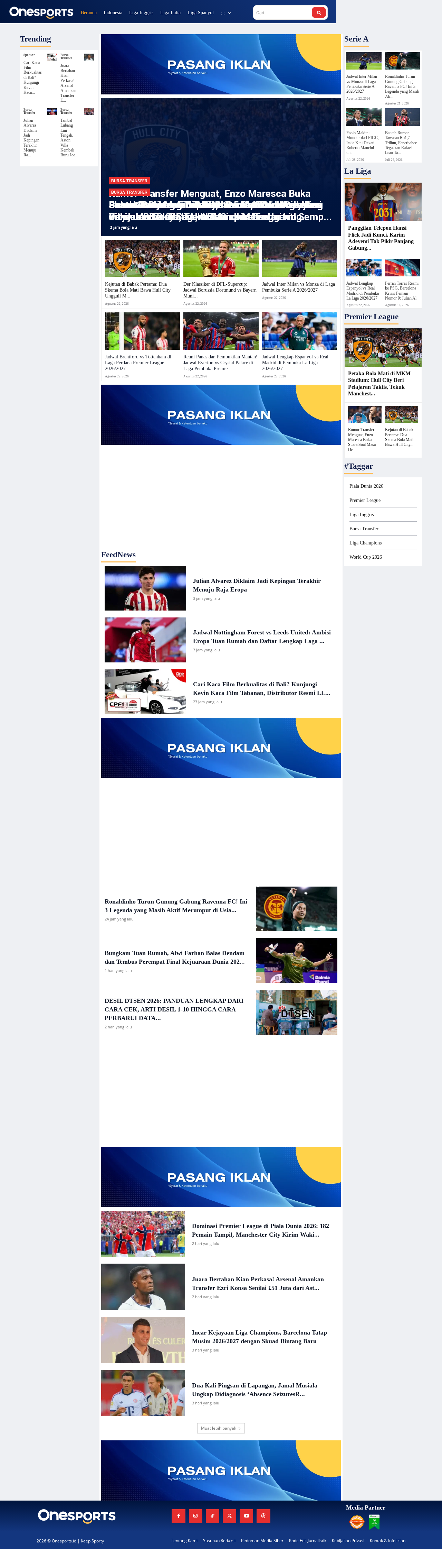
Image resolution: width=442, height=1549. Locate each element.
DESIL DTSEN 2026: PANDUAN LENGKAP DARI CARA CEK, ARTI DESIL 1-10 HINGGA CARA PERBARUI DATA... (174, 1009)
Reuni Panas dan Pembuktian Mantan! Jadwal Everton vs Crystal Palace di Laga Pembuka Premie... (220, 362)
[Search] (319, 12)
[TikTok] (212, 1516)
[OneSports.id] (41, 12)
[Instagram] (195, 1516)
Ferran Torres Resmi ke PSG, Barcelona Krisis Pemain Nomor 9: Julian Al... (402, 291)
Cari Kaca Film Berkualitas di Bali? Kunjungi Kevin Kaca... (32, 77)
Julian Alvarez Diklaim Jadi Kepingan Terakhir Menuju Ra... (31, 138)
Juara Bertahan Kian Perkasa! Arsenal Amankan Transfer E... (68, 83)
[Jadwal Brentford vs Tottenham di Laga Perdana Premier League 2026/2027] (142, 331)
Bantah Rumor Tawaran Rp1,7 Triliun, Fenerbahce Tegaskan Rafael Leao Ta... (401, 142)
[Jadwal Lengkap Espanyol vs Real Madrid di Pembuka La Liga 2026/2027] (299, 331)
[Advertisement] (221, 488)
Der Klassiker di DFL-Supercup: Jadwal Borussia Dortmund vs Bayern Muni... (220, 290)
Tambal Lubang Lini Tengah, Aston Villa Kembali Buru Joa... (69, 138)
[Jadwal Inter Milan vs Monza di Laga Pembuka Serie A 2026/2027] (299, 258)
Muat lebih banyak (218, 1428)
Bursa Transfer (66, 57)
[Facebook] (178, 1516)
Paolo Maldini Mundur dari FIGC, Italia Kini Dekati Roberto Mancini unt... (362, 142)
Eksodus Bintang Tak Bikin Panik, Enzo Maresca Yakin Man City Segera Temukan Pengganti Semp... (220, 210)
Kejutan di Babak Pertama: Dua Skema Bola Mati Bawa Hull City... (399, 437)
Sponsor (29, 55)
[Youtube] (246, 1516)
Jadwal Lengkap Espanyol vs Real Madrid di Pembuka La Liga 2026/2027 (295, 362)
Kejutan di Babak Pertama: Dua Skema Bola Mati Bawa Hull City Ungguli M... (138, 290)
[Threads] (263, 1516)
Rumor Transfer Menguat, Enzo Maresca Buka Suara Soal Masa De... (362, 439)
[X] (229, 1516)
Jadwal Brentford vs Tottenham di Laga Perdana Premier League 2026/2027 (138, 362)
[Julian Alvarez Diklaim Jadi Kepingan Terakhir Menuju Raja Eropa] (52, 111)
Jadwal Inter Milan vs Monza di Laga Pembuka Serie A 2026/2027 (298, 287)
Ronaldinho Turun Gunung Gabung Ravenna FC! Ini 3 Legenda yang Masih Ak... (402, 86)
